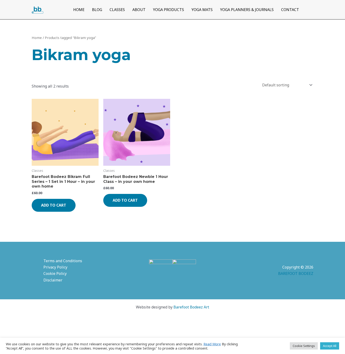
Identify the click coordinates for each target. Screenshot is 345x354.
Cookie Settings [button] (304, 346)
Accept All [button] (329, 346)
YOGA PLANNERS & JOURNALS (247, 9)
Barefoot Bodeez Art (191, 307)
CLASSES (117, 9)
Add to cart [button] (53, 205)
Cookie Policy (55, 273)
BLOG (97, 9)
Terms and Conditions (62, 260)
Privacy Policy (55, 267)
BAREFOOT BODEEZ (295, 273)
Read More (212, 344)
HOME (78, 9)
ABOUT (139, 9)
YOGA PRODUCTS (168, 9)
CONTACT (290, 9)
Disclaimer (52, 280)
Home (37, 37)
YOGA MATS (202, 9)
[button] (310, 9)
